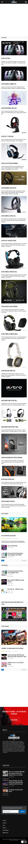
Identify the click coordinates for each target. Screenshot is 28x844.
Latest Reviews (4, 513)
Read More (14, 720)
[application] (14, 614)
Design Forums (22, 839)
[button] (24, 841)
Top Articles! (4, 565)
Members (4, 827)
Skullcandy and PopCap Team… (10, 427)
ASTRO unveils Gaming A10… (9, 84)
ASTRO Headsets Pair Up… (8, 501)
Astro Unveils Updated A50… (9, 272)
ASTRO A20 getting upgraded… (9, 163)
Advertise (4, 822)
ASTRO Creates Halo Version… (9, 306)
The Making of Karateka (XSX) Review (16, 790)
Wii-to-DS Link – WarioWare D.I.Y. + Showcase (15, 594)
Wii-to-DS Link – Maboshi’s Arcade (15, 585)
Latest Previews (5, 626)
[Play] (3, 619)
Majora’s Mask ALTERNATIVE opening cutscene (15, 576)
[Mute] (22, 619)
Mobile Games (5, 832)
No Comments (15, 538)
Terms (4, 825)
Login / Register (6, 830)
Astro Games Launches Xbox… (9, 334)
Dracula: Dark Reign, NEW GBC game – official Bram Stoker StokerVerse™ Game (16, 655)
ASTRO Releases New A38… (8, 371)
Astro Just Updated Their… (9, 241)
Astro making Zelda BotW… (9, 188)
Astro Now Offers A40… (8, 479)
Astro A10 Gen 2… (6, 58)
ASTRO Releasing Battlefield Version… (12, 458)
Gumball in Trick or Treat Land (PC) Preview (15, 663)
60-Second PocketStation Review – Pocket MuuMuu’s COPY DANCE (15, 554)
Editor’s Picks (6, 765)
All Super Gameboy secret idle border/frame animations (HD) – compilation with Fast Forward (16, 782)
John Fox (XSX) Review (12, 546)
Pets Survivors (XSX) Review (8, 536)
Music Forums (12, 840)
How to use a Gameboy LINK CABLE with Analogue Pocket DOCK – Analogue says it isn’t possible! (17, 773)
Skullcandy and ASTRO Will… (9, 400)
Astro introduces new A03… (9, 108)
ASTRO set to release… (7, 136)
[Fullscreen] (25, 619)
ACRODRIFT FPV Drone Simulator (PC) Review (12, 648)
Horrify (16, 840)
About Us (4, 820)
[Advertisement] (14, 19)
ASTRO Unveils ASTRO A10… (8, 216)
